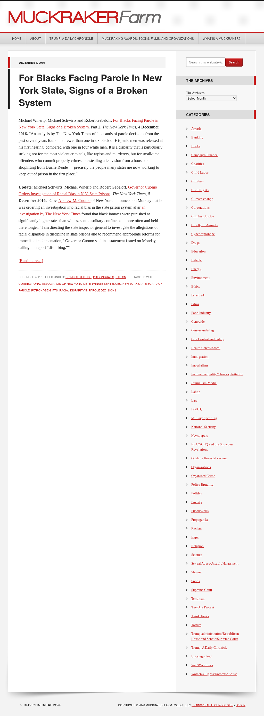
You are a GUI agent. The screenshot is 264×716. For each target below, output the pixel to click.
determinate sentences (102, 283)
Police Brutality (202, 484)
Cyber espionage (203, 234)
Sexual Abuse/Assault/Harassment (214, 563)
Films (195, 304)
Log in (240, 705)
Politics (196, 493)
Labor (195, 392)
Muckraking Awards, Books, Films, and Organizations (148, 38)
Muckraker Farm (132, 16)
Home (16, 38)
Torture (196, 625)
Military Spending (204, 418)
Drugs (195, 243)
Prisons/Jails (103, 277)
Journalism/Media (204, 383)
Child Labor (199, 172)
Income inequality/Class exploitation (217, 374)
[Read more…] (31, 260)
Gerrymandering (202, 330)
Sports (195, 581)
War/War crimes (202, 665)
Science (196, 555)
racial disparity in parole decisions (87, 290)
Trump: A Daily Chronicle (71, 38)
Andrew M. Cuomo (74, 200)
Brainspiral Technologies (212, 705)
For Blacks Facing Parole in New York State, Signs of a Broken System (90, 90)
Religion (197, 546)
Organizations (201, 467)
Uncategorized (201, 656)
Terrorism (197, 598)
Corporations (200, 207)
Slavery (196, 572)
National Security (203, 427)
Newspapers (199, 435)
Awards (196, 129)
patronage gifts (44, 290)
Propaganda (199, 520)
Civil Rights (200, 190)
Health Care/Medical (205, 348)
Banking (197, 137)
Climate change (202, 199)
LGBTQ (196, 409)
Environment (200, 278)
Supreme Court (201, 590)
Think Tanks (200, 616)
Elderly (196, 260)
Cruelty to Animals (204, 225)
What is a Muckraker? (222, 38)
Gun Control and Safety (207, 339)
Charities (197, 164)
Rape (195, 537)
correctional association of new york (50, 283)
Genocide (198, 321)
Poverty (196, 502)
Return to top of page (42, 705)
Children (197, 181)
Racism (121, 277)
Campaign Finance (204, 155)
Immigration (200, 357)
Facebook (198, 295)
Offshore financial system (209, 458)
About (35, 38)
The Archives (195, 93)
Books (195, 146)
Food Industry (201, 313)
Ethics (195, 286)
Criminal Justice (78, 277)
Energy (196, 269)
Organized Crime (203, 476)
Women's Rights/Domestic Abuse (214, 674)
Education (198, 251)
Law (194, 400)
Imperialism (199, 365)
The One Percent (202, 607)
